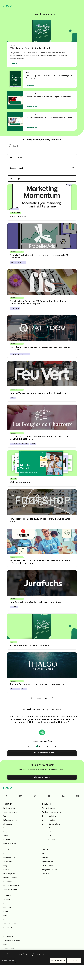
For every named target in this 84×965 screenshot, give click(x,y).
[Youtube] (49, 796)
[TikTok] (77, 796)
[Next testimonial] (54, 746)
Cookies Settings (8, 960)
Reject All (74, 960)
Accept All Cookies (58, 960)
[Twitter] (7, 796)
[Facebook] (63, 796)
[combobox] (42, 157)
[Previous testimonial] (29, 746)
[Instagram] (35, 796)
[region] (42, 957)
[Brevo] (7, 5)
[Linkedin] (21, 796)
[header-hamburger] (78, 5)
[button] (52, 698)
